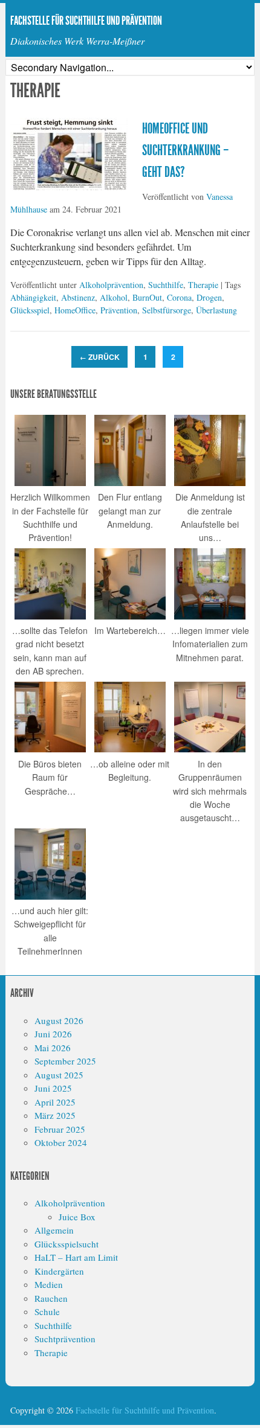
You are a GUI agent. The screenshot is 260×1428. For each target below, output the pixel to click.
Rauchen (51, 1298)
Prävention (118, 310)
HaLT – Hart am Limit (76, 1257)
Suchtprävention (65, 1339)
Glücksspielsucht (66, 1244)
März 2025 (55, 1115)
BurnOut (147, 297)
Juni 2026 (53, 1034)
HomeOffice (75, 310)
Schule (47, 1311)
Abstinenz (78, 297)
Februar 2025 (59, 1129)
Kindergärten (59, 1271)
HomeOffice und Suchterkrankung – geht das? (185, 150)
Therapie (203, 284)
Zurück (100, 356)
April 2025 (55, 1102)
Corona (179, 297)
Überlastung (216, 310)
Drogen (209, 297)
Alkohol (114, 297)
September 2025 (65, 1061)
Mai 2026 (52, 1048)
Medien (48, 1284)
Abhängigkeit (33, 297)
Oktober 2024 (60, 1142)
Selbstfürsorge (166, 310)
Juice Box (77, 1217)
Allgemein (54, 1230)
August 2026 (58, 1020)
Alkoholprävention (111, 284)
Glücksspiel (30, 310)
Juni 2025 (53, 1088)
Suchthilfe (165, 284)
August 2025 (58, 1075)
